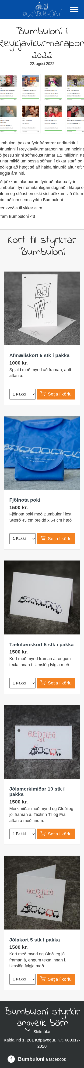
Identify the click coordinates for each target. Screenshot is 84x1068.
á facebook (56, 1059)
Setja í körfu (60, 394)
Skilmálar (42, 1031)
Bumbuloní (31, 1059)
